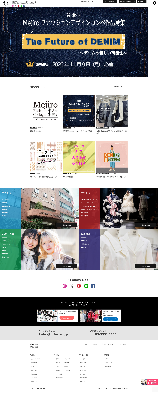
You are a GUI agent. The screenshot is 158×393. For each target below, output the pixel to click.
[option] (79, 42)
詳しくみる (67, 225)
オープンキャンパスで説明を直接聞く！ (110, 319)
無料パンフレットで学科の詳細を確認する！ (66, 317)
